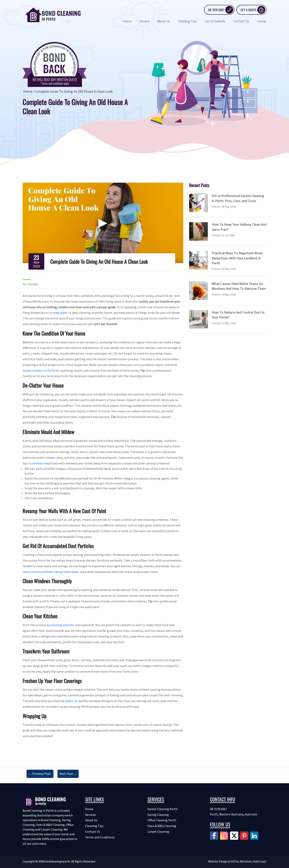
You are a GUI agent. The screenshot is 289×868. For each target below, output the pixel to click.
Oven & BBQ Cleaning (161, 826)
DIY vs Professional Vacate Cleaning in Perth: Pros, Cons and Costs (238, 198)
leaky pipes (60, 313)
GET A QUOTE (248, 9)
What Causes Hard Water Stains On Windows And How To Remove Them (239, 286)
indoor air (71, 701)
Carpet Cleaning (158, 832)
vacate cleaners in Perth (39, 370)
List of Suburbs (215, 21)
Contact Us (241, 21)
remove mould (42, 463)
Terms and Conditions (100, 837)
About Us (163, 21)
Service (144, 21)
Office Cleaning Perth (161, 820)
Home (127, 21)
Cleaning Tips (187, 21)
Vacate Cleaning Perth (162, 809)
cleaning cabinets (62, 625)
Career (261, 21)
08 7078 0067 (216, 9)
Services (90, 815)
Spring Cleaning (158, 815)
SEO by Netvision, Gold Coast (248, 862)
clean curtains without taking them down (51, 572)
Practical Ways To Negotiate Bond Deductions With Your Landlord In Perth (237, 258)
